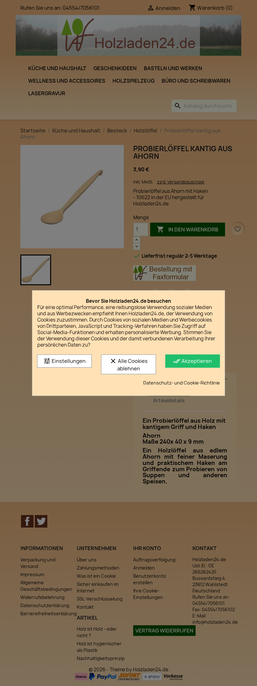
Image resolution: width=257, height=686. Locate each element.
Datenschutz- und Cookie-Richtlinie (181, 383)
